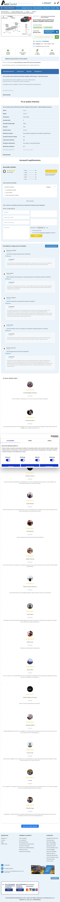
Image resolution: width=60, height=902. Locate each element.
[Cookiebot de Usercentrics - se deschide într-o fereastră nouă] (52, 436)
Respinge (11, 466)
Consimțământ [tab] (10, 440)
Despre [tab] (50, 440)
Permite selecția (30, 466)
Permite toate (49, 466)
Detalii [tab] (30, 440)
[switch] (23, 460)
